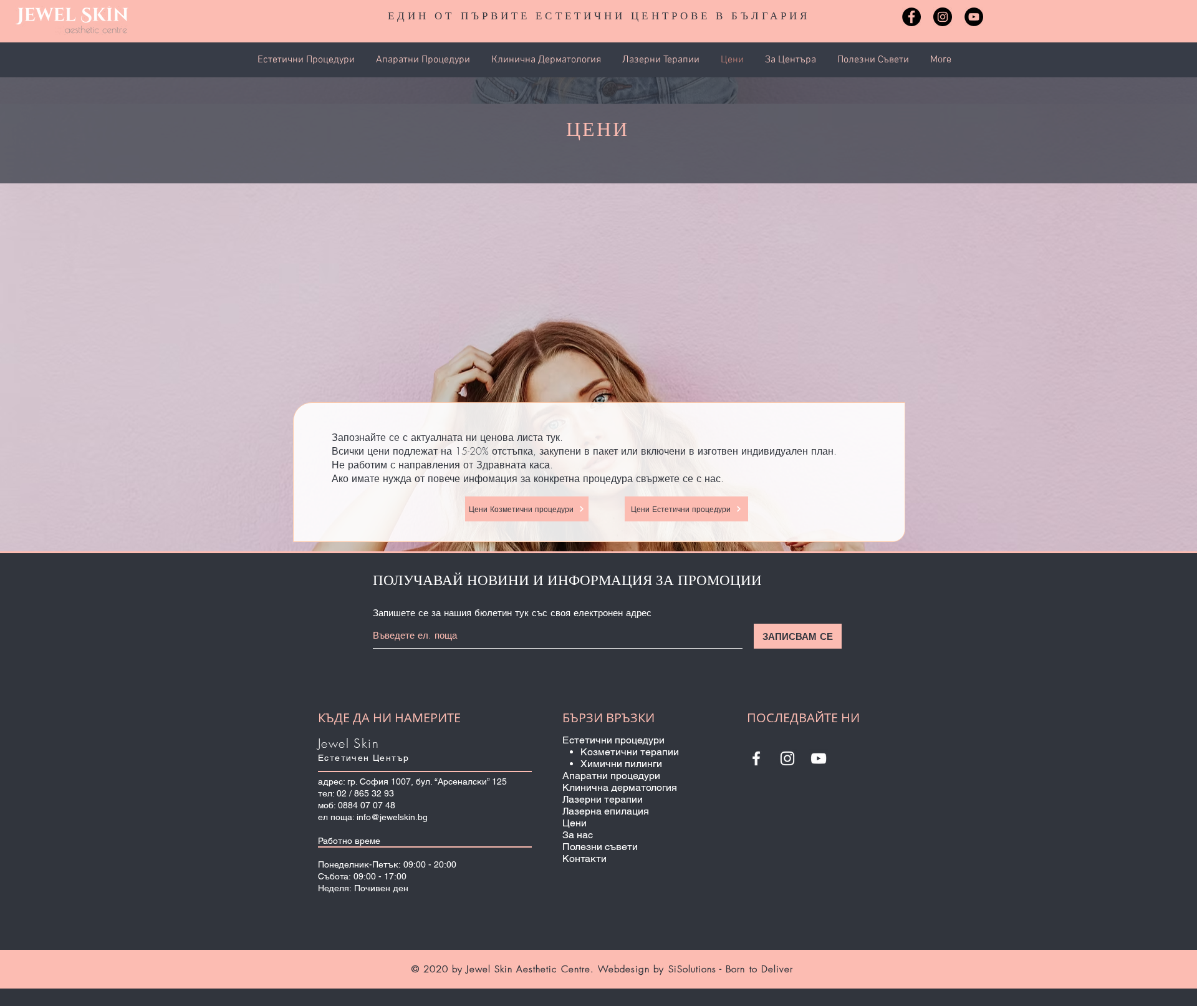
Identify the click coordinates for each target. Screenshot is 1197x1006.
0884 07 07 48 (366, 805)
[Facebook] (911, 16)
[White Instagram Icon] (787, 758)
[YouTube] (973, 16)
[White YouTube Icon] (818, 758)
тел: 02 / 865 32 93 (356, 793)
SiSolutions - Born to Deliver (730, 969)
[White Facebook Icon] (756, 758)
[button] (307, 60)
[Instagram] (942, 16)
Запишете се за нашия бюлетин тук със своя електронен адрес (512, 613)
